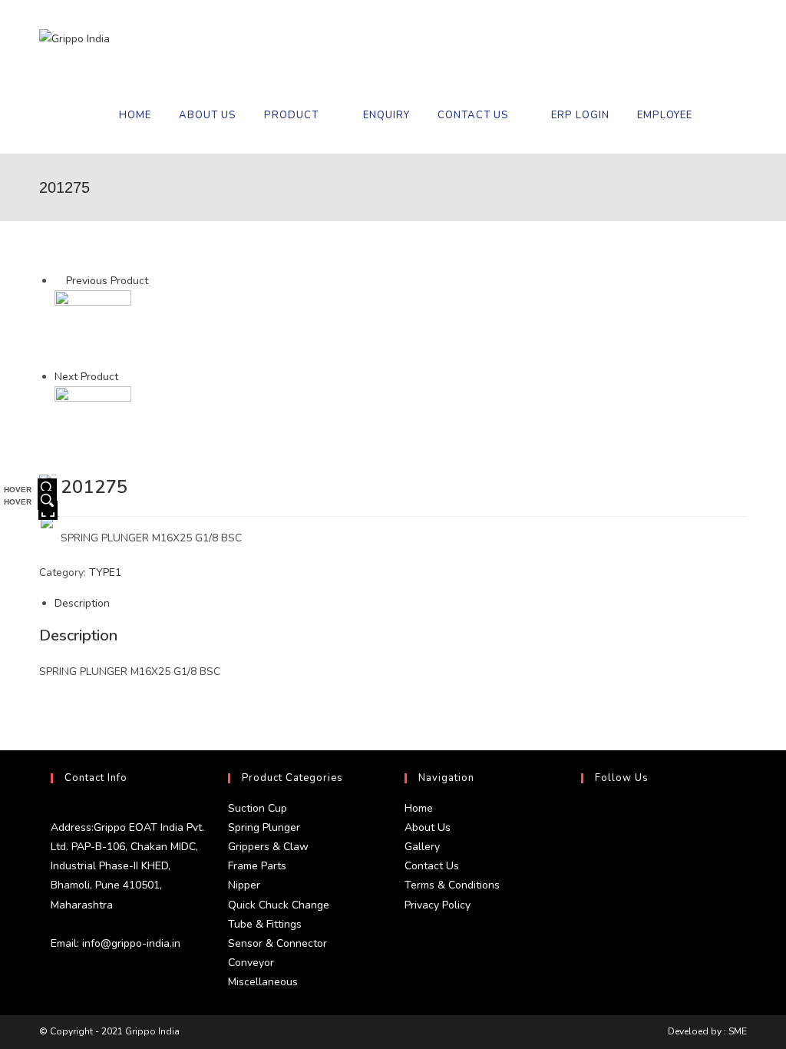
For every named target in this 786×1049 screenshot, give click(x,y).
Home (419, 808)
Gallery (422, 846)
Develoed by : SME (707, 1031)
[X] (585, 817)
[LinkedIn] (585, 891)
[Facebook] (585, 854)
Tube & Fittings (265, 924)
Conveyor (251, 962)
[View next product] (125, 376)
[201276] (92, 424)
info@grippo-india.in (129, 943)
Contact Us (432, 866)
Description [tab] (82, 603)
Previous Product (107, 280)
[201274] (92, 328)
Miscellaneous (263, 982)
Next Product (86, 376)
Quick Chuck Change (278, 905)
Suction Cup (257, 808)
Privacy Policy (438, 905)
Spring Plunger (264, 827)
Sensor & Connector (277, 943)
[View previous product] (58, 280)
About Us (428, 827)
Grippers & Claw (268, 846)
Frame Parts (257, 866)
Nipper (244, 885)
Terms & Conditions (452, 885)
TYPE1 (105, 572)
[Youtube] (585, 928)
